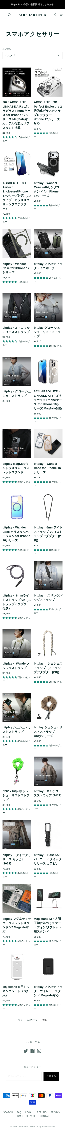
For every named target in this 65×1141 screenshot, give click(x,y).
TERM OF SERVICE (25, 1116)
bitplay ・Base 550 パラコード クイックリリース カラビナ (48, 859)
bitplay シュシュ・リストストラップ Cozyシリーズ (48, 731)
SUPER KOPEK (32, 15)
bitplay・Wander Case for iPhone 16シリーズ (47, 468)
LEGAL (29, 1112)
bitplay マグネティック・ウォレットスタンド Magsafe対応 (48, 991)
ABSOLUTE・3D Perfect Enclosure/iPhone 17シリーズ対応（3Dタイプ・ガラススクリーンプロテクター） (16, 195)
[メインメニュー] (4, 15)
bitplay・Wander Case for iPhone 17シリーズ (16, 268)
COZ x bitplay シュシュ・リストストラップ (16, 795)
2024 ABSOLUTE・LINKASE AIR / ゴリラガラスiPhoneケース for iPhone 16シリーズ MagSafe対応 (48, 400)
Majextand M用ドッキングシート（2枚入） (16, 991)
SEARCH (8, 1112)
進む (44, 1019)
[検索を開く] (9, 15)
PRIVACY (55, 1112)
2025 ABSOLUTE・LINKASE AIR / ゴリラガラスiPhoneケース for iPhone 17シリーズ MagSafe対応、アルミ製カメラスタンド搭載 (16, 114)
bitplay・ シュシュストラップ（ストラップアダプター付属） (48, 668)
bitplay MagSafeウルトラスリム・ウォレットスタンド (16, 468)
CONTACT (45, 1116)
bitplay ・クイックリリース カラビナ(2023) (16, 859)
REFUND (41, 1112)
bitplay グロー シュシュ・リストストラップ (47, 332)
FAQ (19, 1112)
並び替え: (7, 48)
